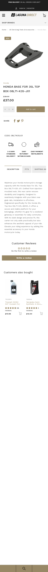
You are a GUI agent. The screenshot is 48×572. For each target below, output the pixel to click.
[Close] (41, 269)
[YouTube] (28, 297)
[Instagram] (24, 297)
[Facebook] (19, 297)
